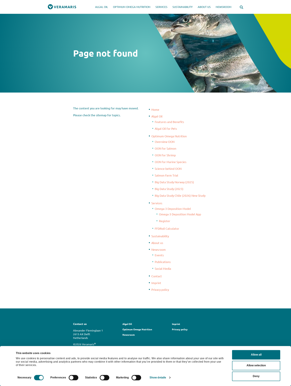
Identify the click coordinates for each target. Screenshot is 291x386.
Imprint (156, 283)
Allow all (256, 354)
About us (204, 6)
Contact (156, 276)
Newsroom (223, 6)
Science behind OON (168, 168)
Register (164, 221)
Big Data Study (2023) (169, 188)
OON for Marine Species (170, 162)
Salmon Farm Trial (166, 175)
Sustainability (182, 6)
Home (155, 109)
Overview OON (164, 141)
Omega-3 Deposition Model (173, 208)
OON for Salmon (165, 148)
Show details (158, 377)
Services (161, 6)
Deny (256, 376)
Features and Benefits (169, 122)
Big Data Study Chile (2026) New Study (180, 195)
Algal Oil (101, 6)
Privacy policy (160, 289)
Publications (163, 262)
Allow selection (256, 365)
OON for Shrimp (165, 155)
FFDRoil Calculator (167, 228)
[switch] (73, 377)
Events (159, 255)
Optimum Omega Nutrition (131, 6)
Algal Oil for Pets (166, 128)
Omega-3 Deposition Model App (180, 214)
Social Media (163, 268)
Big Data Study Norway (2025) (174, 182)
